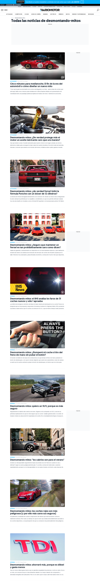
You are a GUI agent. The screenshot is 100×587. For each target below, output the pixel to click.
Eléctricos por (9, 4)
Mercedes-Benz (27, 6)
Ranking (45, 14)
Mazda (19, 6)
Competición (18, 14)
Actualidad (9, 14)
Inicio (12, 18)
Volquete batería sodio (49, 6)
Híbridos (61, 14)
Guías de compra (36, 14)
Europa (73, 6)
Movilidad (91, 14)
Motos (68, 14)
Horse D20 (59, 6)
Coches (34, 6)
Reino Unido (67, 6)
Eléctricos (53, 14)
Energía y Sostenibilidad (79, 14)
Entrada (12, 242)
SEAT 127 (40, 6)
